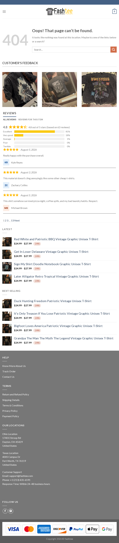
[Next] (112, 92)
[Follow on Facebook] (5, 511)
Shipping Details (11, 399)
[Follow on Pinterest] (10, 511)
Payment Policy (10, 416)
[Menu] (4, 11)
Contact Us (8, 376)
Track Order (9, 371)
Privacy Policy (10, 410)
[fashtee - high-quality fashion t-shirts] (59, 12)
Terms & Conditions (12, 405)
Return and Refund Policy (15, 394)
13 (12, 220)
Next (17, 220)
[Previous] (6, 92)
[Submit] (113, 50)
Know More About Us (14, 365)
